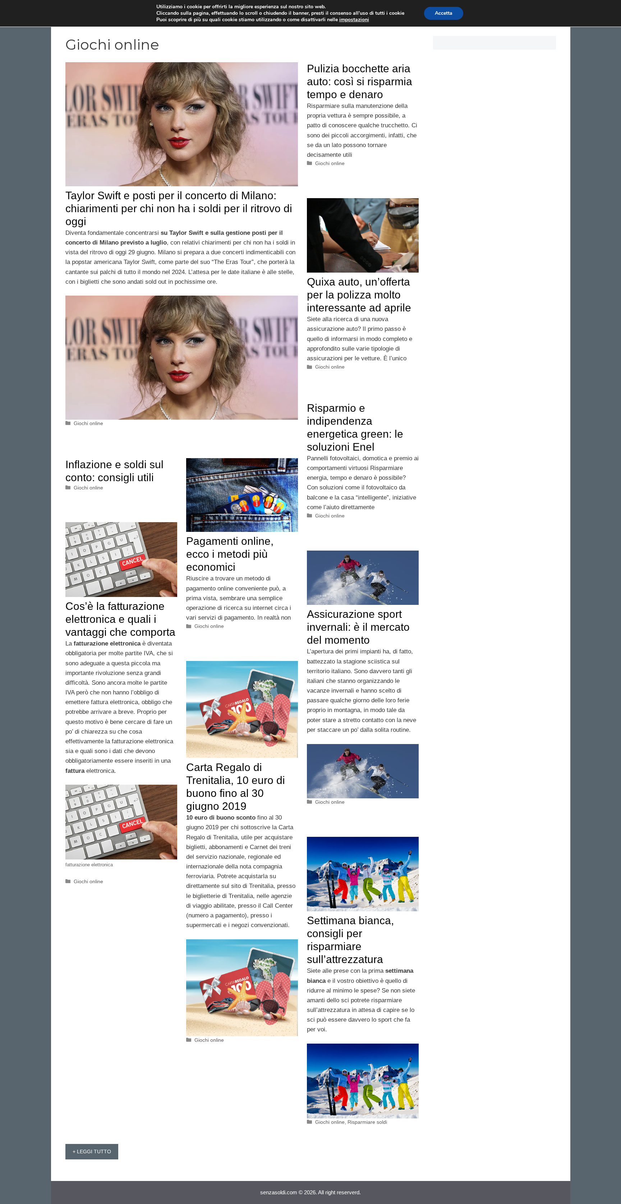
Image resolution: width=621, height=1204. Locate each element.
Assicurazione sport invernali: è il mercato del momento (358, 627)
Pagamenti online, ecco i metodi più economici (229, 554)
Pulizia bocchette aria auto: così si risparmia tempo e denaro (359, 81)
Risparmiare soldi (367, 1122)
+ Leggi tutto (92, 1151)
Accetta (443, 13)
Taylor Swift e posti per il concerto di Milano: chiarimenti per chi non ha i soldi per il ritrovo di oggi (178, 208)
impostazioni (354, 20)
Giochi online (88, 423)
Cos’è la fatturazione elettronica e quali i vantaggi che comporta (120, 619)
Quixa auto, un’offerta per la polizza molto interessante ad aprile (359, 295)
